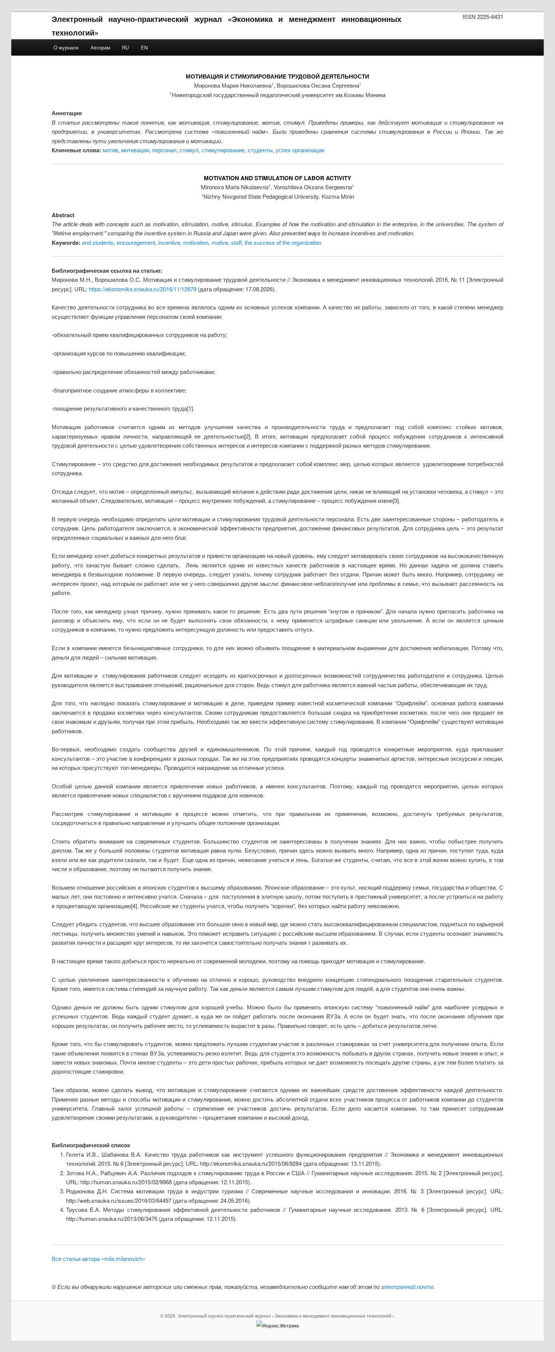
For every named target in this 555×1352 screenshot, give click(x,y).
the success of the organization (283, 242)
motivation (195, 242)
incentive (169, 242)
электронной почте (407, 1286)
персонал (164, 150)
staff (236, 242)
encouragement (136, 242)
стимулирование (223, 150)
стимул (189, 150)
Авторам (100, 47)
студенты (260, 150)
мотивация (135, 150)
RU (125, 47)
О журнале (66, 47)
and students (98, 242)
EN (144, 47)
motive (219, 242)
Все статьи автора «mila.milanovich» (98, 1258)
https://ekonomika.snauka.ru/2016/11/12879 (142, 289)
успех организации (300, 150)
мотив (110, 150)
